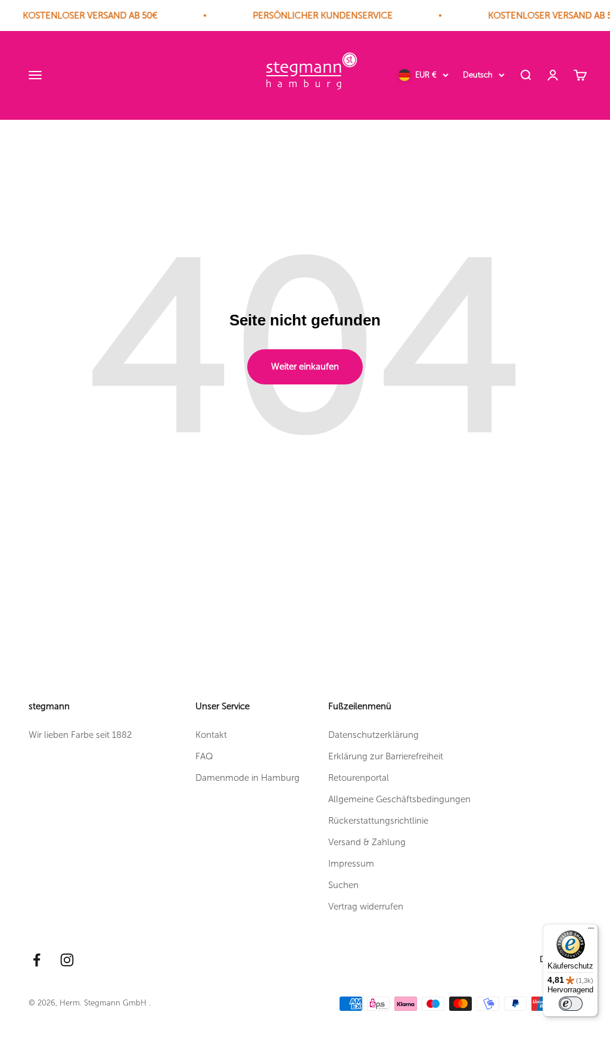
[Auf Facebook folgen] (37, 960)
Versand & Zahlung (367, 842)
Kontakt (211, 735)
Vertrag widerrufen (365, 906)
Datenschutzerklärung (373, 735)
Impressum (351, 863)
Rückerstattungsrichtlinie (378, 820)
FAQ (204, 756)
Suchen (343, 885)
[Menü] (591, 931)
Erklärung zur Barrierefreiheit (385, 756)
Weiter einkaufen (305, 366)
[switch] (571, 1004)
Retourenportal (358, 777)
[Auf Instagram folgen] (67, 960)
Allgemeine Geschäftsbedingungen (399, 799)
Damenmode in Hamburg (247, 777)
